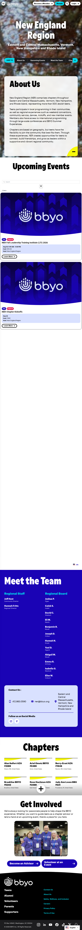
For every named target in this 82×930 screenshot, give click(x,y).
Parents (9, 906)
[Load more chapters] (41, 788)
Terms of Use (49, 913)
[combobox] (72, 927)
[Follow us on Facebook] (16, 721)
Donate (60, 3)
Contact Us (48, 890)
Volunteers (11, 900)
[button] (3, 4)
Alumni (8, 895)
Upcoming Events (37, 60)
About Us (21, 60)
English (72, 928)
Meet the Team (57, 60)
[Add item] (75, 60)
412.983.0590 (19, 701)
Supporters (11, 911)
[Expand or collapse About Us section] (72, 151)
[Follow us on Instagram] (11, 721)
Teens (8, 890)
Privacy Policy (49, 908)
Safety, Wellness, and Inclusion (56, 899)
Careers (47, 904)
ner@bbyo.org (42, 701)
